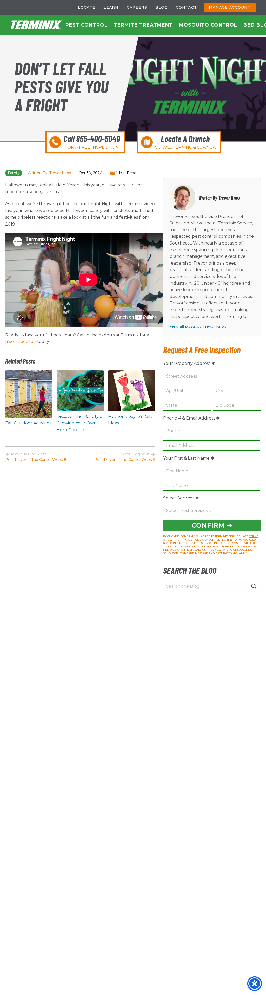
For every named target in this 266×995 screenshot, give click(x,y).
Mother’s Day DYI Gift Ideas (130, 420)
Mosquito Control (208, 25)
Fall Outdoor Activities (28, 423)
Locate (86, 7)
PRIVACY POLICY (191, 539)
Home (36, 25)
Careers (137, 7)
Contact (186, 7)
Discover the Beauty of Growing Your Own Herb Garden (80, 423)
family (14, 173)
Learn (111, 7)
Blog (161, 7)
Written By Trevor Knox (219, 198)
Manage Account (229, 7)
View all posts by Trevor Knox (198, 326)
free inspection (20, 341)
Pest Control (86, 25)
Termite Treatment (143, 25)
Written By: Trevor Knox (49, 173)
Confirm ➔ (212, 525)
